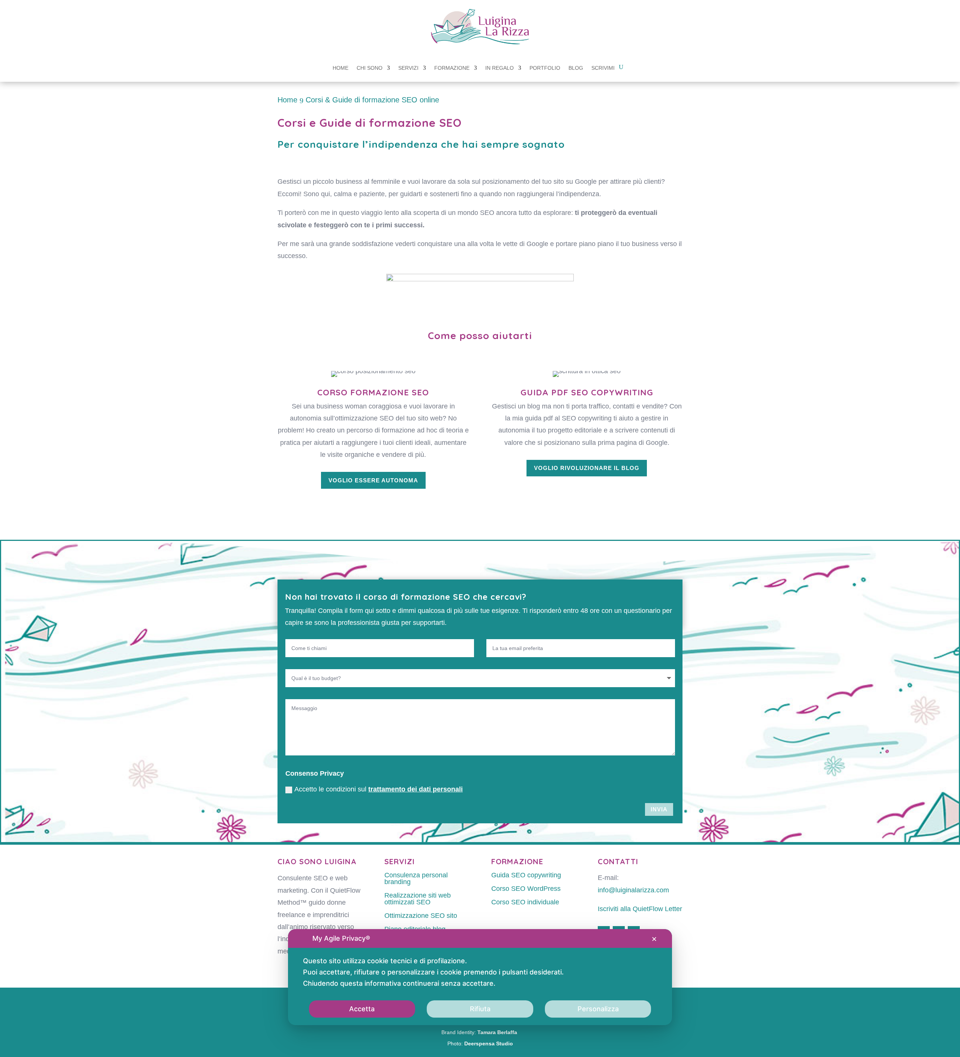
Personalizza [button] (598, 1009)
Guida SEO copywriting (526, 875)
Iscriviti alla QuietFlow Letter (640, 909)
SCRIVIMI (603, 68)
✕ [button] (654, 939)
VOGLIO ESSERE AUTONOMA (373, 480)
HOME (340, 68)
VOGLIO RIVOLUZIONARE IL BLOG (586, 468)
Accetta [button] (362, 1009)
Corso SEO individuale (525, 902)
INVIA (659, 809)
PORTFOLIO (545, 68)
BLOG (575, 68)
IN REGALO (499, 68)
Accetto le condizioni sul (378, 789)
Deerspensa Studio (488, 1043)
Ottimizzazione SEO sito (420, 915)
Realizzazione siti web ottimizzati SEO (417, 899)
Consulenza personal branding (416, 878)
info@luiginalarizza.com (633, 890)
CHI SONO (369, 68)
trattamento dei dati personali (415, 789)
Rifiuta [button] (480, 1009)
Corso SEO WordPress (526, 888)
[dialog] (480, 977)
